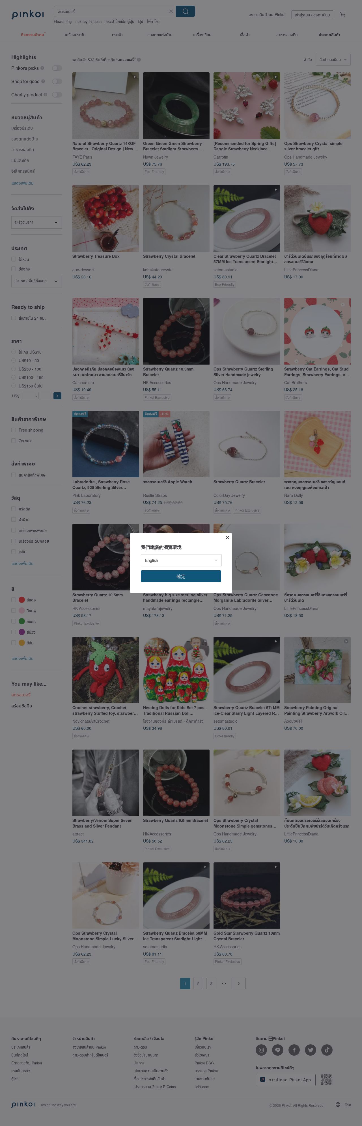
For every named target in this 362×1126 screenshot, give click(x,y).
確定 (181, 576)
